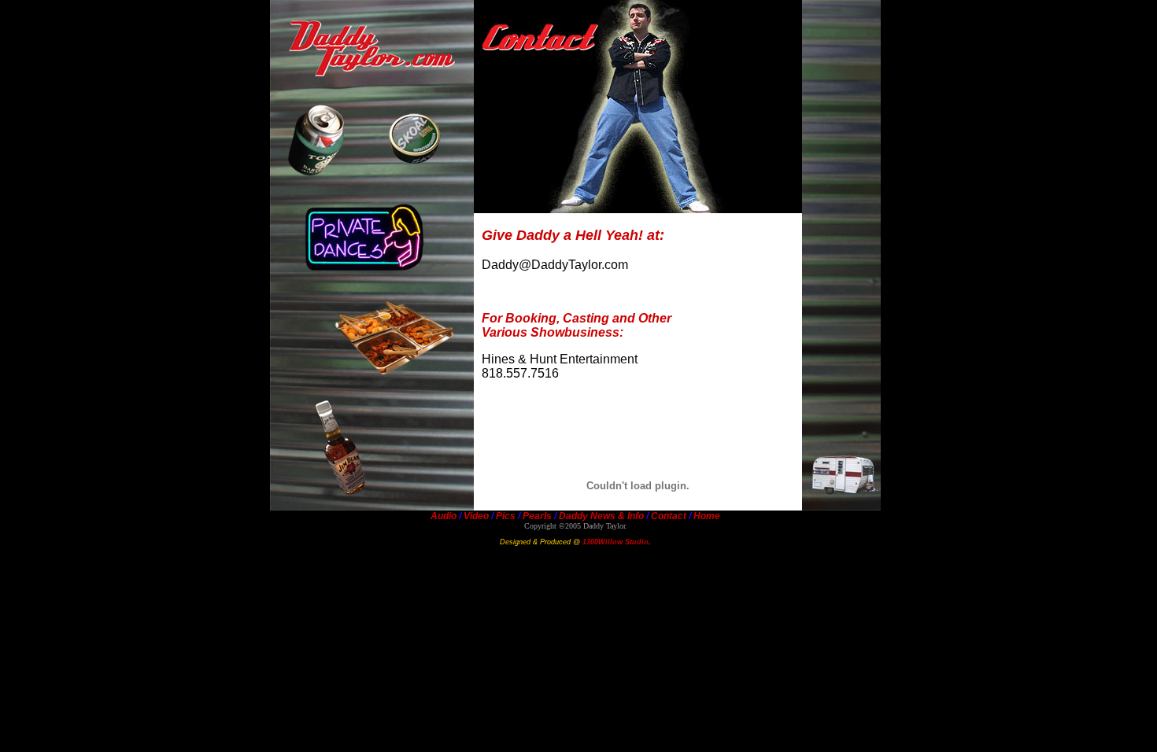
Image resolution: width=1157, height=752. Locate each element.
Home (706, 516)
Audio (444, 516)
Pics (506, 516)
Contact (668, 516)
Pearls (536, 516)
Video (476, 516)
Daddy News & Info (601, 516)
